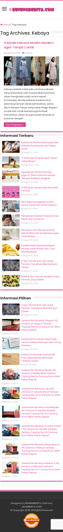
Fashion (28, 53)
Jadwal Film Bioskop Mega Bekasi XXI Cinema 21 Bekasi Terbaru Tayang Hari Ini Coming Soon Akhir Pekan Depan (40, 449)
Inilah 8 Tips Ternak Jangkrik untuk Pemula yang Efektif (40, 278)
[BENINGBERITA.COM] (31, 9)
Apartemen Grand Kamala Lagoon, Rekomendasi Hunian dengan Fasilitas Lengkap (38, 175)
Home (6, 24)
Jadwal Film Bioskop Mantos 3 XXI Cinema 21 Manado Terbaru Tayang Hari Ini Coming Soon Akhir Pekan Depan (40, 468)
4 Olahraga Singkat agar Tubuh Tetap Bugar (39, 159)
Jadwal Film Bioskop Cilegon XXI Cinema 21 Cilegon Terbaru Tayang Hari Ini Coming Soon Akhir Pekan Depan (40, 325)
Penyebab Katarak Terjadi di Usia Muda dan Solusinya (40, 217)
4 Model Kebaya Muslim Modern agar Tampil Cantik (29, 45)
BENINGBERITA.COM (36, 503)
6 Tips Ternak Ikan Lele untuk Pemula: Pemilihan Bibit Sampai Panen (39, 264)
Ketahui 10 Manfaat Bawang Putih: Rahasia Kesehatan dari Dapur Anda (40, 145)
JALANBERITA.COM (31, 506)
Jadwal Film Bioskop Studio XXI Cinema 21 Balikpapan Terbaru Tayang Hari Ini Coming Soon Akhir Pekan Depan (40, 374)
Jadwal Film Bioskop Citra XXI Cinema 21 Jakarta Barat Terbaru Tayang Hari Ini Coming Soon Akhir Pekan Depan (40, 393)
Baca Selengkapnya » (15, 124)
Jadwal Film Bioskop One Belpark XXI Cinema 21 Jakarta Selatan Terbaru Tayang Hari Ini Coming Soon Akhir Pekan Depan (40, 412)
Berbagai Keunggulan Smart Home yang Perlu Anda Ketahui (39, 203)
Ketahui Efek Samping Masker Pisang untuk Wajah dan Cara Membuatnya (38, 248)
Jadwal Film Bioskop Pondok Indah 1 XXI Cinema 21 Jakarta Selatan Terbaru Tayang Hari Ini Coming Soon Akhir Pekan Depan (41, 430)
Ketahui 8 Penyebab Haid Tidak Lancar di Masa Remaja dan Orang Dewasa (41, 342)
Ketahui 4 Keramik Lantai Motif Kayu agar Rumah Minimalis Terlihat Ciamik (38, 357)
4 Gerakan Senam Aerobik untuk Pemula (39, 189)
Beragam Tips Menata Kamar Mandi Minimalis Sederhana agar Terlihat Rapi (40, 233)
